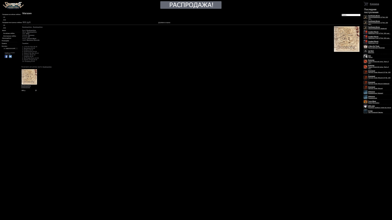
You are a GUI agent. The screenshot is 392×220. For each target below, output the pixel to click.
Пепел (370, 56)
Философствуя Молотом (376, 46)
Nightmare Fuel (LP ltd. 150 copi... (379, 32)
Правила (4, 43)
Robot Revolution (373, 102)
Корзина (374, 4)
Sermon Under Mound (375, 87)
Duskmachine (47, 67)
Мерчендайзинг (6, 38)
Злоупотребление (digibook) (377, 27)
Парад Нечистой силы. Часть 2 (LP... (378, 61)
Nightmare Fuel (373, 42)
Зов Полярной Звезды (375, 111)
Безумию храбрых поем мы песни (379, 106)
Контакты (4, 46)
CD (4, 17)
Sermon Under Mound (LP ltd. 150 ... (379, 72)
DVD (4, 20)
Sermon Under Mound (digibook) (378, 82)
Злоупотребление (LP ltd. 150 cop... (378, 17)
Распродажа (5, 40)
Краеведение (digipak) (375, 92)
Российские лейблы (9, 33)
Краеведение (372, 97)
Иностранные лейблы (9, 36)
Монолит (371, 51)
